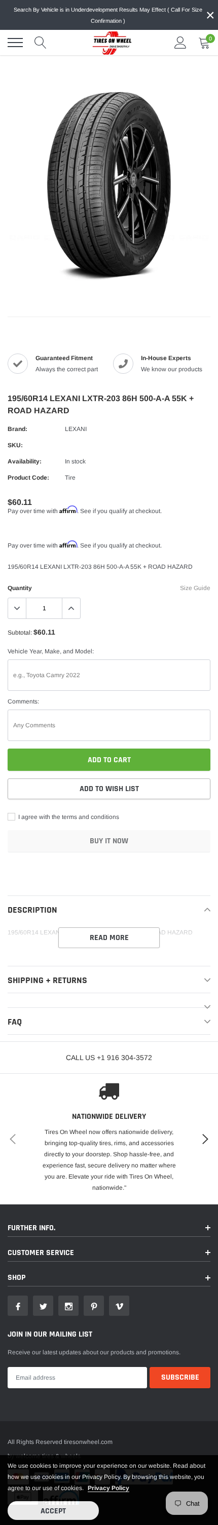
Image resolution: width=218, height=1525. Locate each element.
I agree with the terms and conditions (68, 816)
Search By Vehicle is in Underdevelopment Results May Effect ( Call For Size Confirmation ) (108, 15)
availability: (25, 461)
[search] (40, 42)
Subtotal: (20, 632)
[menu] (15, 42)
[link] (18, 1306)
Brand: (17, 429)
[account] (180, 42)
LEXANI (76, 429)
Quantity (20, 588)
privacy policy (108, 1488)
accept (53, 1511)
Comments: (23, 701)
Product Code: (28, 477)
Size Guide (195, 588)
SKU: (15, 445)
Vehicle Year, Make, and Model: (51, 651)
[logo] (109, 42)
